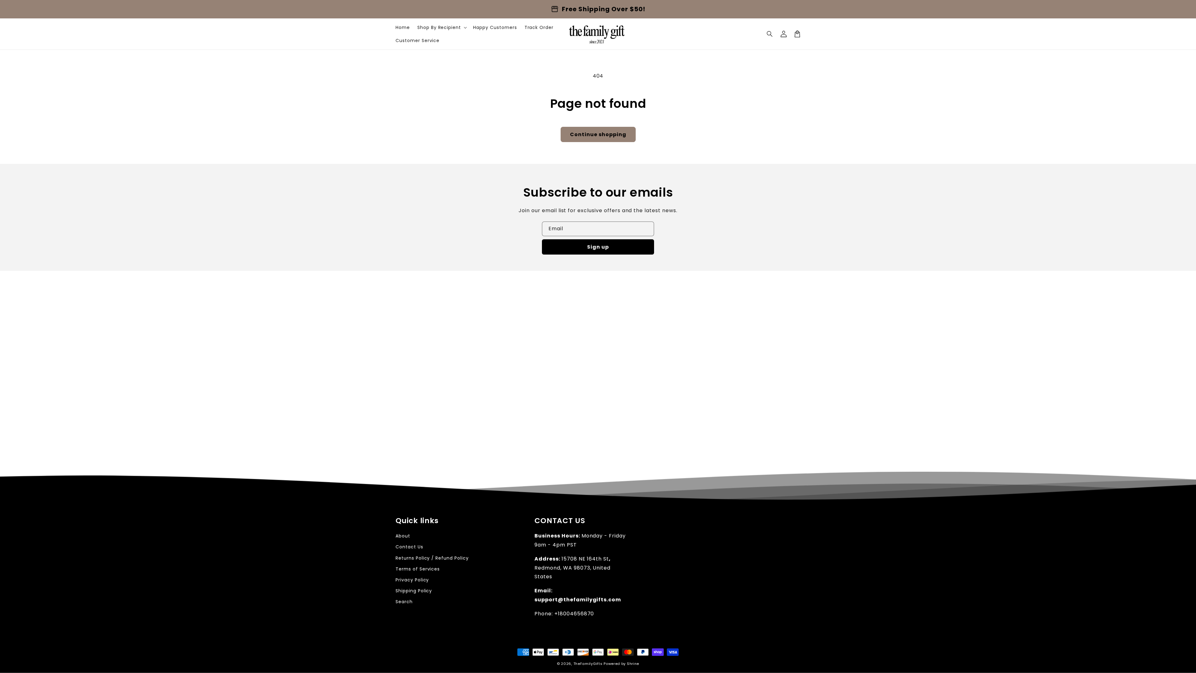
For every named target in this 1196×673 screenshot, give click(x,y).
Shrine (633, 663)
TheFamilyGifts (588, 663)
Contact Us (409, 547)
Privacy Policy (412, 580)
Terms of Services (418, 569)
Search (404, 602)
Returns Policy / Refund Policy (432, 558)
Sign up (598, 247)
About (403, 536)
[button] (770, 34)
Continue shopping (598, 134)
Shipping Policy (414, 591)
